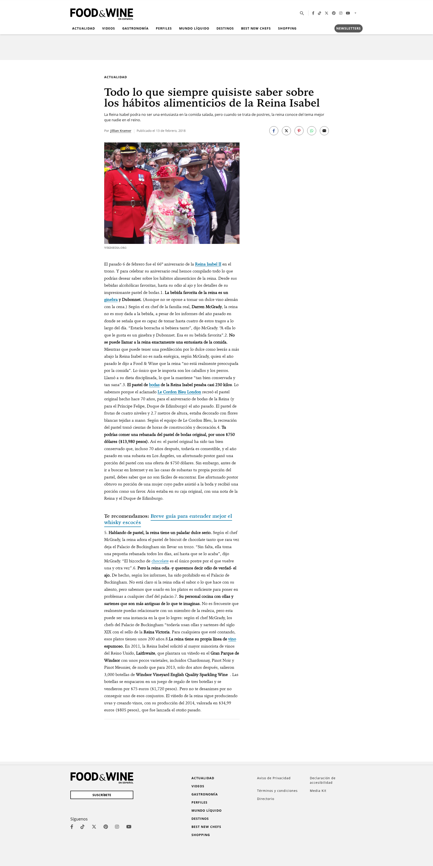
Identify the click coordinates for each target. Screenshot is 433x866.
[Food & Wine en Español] (101, 13)
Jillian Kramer (120, 130)
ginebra (111, 299)
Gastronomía (135, 28)
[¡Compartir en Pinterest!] (299, 130)
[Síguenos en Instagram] (340, 13)
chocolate (160, 561)
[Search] (302, 13)
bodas (154, 384)
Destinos (225, 28)
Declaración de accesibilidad (323, 780)
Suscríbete (101, 795)
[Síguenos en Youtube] (348, 13)
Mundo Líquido (194, 28)
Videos (108, 28)
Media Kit (318, 790)
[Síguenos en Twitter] (326, 13)
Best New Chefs (256, 28)
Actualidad (83, 28)
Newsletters (348, 28)
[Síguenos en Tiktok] (319, 13)
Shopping (287, 28)
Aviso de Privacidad (274, 778)
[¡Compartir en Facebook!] (273, 130)
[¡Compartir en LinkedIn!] (311, 130)
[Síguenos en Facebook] (313, 13)
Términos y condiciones (277, 790)
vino (232, 638)
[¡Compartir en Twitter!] (286, 130)
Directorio (265, 799)
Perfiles (164, 28)
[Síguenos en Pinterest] (334, 13)
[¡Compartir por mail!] (324, 130)
